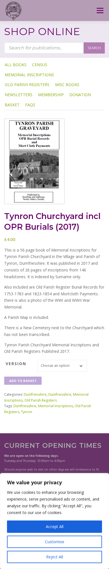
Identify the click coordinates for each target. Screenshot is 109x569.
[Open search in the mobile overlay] (54, 48)
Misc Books (67, 84)
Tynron (26, 411)
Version (16, 363)
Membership (51, 94)
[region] (54, 521)
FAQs (30, 104)
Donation (80, 94)
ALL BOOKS (16, 64)
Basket (12, 104)
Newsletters (18, 94)
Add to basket (23, 381)
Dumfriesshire (35, 394)
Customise (54, 541)
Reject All (54, 556)
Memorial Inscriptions (29, 74)
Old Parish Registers (27, 84)
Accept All (54, 526)
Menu (99, 10)
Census (39, 64)
